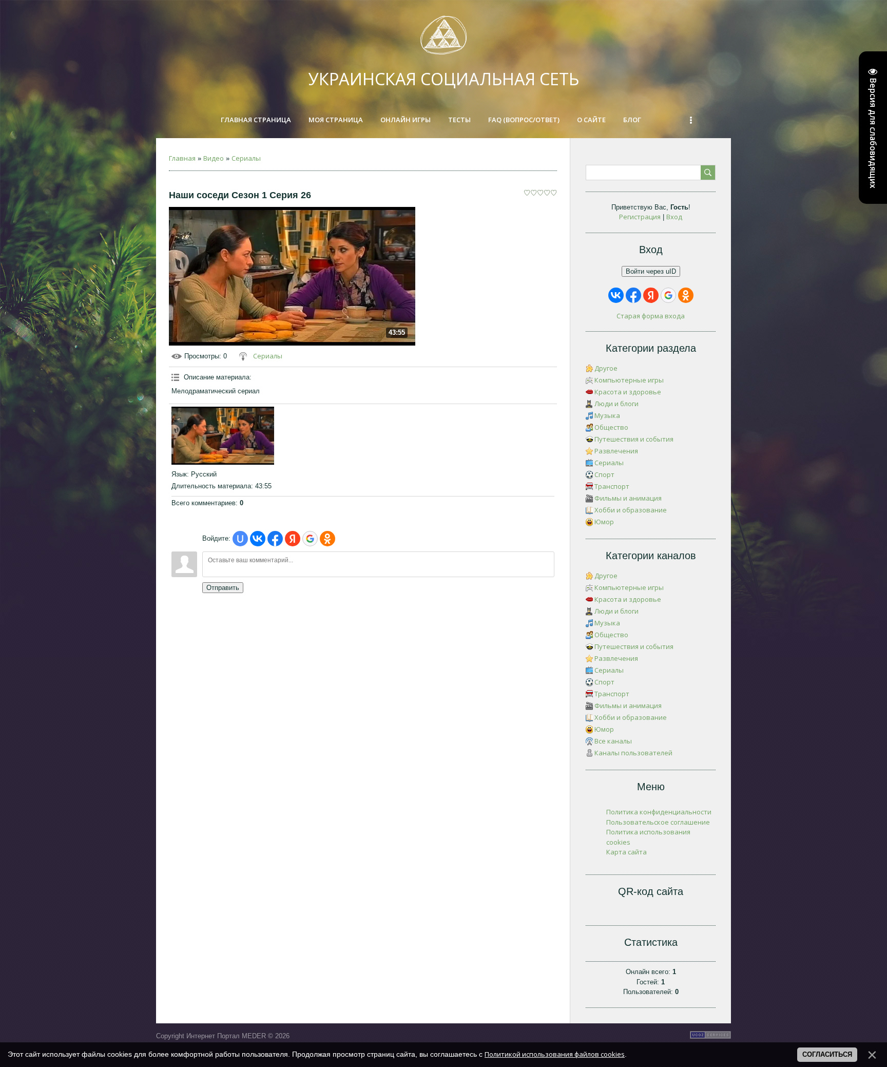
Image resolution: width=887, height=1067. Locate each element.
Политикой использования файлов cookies (555, 1054)
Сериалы (246, 158)
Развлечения (616, 450)
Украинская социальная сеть (443, 78)
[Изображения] (222, 435)
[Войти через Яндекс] (292, 538)
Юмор (604, 521)
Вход (674, 216)
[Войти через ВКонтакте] (257, 538)
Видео (213, 158)
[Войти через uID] (240, 538)
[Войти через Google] (310, 538)
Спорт (604, 474)
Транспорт (611, 486)
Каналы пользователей (633, 752)
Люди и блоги (616, 403)
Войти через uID (651, 271)
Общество (611, 427)
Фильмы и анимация (628, 498)
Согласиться (827, 1054)
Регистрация (640, 216)
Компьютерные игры (629, 380)
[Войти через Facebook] (275, 538)
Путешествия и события (633, 439)
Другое (606, 368)
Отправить (222, 588)
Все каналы (613, 741)
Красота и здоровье (627, 391)
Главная (182, 158)
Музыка (607, 415)
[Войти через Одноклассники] (327, 538)
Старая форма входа (650, 315)
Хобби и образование (630, 510)
